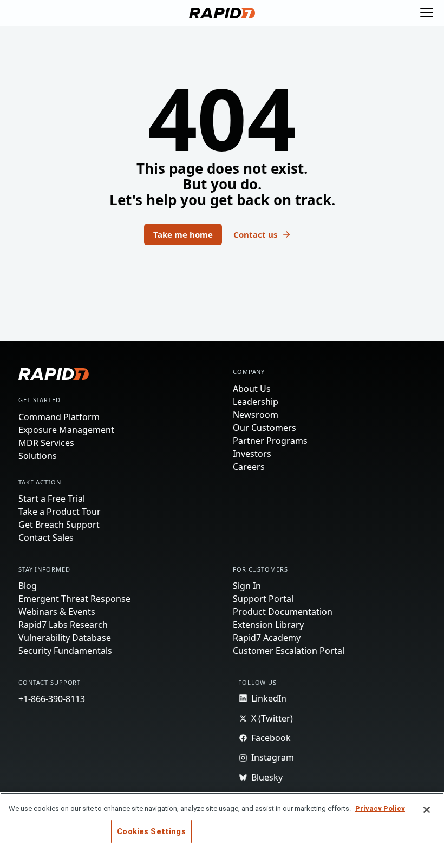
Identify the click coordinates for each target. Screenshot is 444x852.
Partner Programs (270, 415)
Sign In (247, 562)
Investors (252, 428)
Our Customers (264, 401)
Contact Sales (46, 513)
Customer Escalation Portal (289, 630)
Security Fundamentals (65, 630)
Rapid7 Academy (267, 616)
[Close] (427, 810)
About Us (252, 361)
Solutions (37, 429)
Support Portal (264, 576)
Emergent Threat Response (75, 576)
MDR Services (47, 416)
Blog (27, 562)
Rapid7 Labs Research (64, 603)
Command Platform (58, 389)
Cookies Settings (151, 831)
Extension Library (269, 603)
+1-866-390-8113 (53, 679)
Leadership (255, 374)
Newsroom (255, 388)
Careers (249, 442)
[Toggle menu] (426, 13)
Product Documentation (282, 589)
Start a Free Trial (53, 473)
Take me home (183, 220)
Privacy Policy (380, 808)
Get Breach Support (60, 500)
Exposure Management (66, 402)
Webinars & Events (56, 589)
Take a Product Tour (61, 486)
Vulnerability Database (64, 616)
